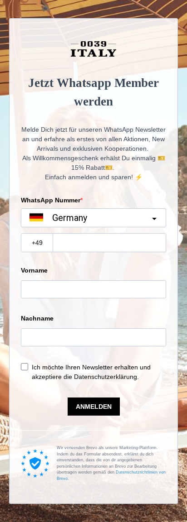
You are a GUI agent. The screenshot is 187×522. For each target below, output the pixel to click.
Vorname (34, 270)
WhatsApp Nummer (50, 200)
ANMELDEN (94, 406)
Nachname (37, 318)
